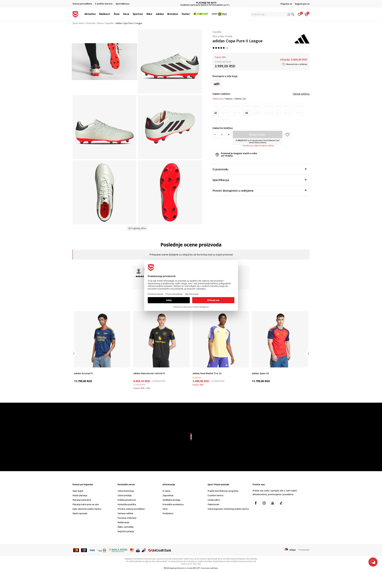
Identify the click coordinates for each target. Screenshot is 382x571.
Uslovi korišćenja (126, 490)
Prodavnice (168, 513)
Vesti (165, 508)
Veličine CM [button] (240, 99)
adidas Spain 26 (260, 373)
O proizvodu (220, 169)
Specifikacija (221, 180)
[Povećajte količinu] (228, 134)
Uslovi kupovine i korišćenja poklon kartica (228, 508)
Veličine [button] (228, 99)
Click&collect (214, 499)
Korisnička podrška (127, 504)
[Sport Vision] (75, 14)
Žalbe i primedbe (126, 526)
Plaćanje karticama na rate (85, 504)
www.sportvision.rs (178, 568)
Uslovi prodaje (124, 495)
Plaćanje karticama (81, 499)
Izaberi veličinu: (221, 93)
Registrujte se (302, 3)
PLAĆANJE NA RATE (191, 2)
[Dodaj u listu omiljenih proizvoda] (126, 363)
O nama (166, 490)
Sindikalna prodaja (171, 499)
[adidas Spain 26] (280, 339)
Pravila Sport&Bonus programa (223, 490)
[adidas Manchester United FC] (161, 339)
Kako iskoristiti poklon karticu (86, 508)
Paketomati (213, 504)
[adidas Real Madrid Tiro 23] (221, 339)
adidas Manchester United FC (149, 373)
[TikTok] (281, 503)
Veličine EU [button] (218, 99)
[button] (97, 14)
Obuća (100, 23)
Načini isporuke (79, 513)
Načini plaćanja (79, 495)
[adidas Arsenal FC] (102, 339)
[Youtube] (273, 503)
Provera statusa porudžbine (131, 508)
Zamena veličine (125, 513)
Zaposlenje (168, 495)
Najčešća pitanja (126, 531)
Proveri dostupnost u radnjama (233, 190)
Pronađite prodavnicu (173, 504)
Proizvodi (90, 23)
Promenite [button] (304, 549)
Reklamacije (123, 522)
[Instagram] (264, 503)
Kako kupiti (77, 490)
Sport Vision (78, 23)
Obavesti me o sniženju (296, 64)
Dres (76, 369)
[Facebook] (256, 503)
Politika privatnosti (127, 499)
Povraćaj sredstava (127, 517)
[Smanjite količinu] (215, 134)
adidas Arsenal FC (83, 373)
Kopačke (109, 23)
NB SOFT (196, 568)
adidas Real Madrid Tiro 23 (207, 373)
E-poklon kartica (215, 495)
